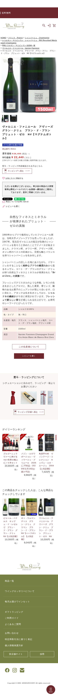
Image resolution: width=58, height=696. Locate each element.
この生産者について (29, 347)
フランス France (15, 38)
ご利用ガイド (12, 618)
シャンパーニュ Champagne (37, 38)
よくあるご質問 (13, 624)
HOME (3, 38)
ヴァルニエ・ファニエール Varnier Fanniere (20, 48)
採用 (42, 654)
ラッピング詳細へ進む (28, 412)
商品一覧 (9, 581)
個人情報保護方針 (14, 645)
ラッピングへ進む (16, 171)
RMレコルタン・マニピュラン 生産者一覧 (18, 45)
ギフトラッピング (14, 612)
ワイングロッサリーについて (20, 591)
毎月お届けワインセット (17, 601)
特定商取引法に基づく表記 (18, 639)
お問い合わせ (12, 633)
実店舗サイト (16, 654)
